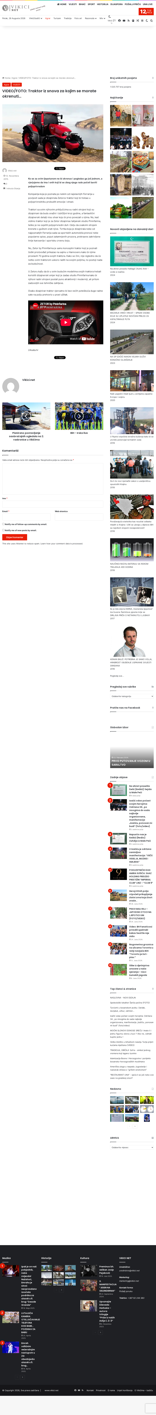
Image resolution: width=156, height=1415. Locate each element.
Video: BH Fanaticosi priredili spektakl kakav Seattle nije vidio (140, 931)
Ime (4, 498)
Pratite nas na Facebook (125, 707)
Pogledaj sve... (117, 676)
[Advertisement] (78, 50)
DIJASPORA (116, 4)
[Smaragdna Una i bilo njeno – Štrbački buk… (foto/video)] (132, 1100)
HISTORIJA (102, 4)
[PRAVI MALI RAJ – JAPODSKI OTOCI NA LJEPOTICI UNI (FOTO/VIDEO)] (118, 913)
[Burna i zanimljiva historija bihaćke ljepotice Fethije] (70, 1282)
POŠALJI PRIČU (133, 4)
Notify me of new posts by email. (21, 530)
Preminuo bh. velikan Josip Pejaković (106, 1270)
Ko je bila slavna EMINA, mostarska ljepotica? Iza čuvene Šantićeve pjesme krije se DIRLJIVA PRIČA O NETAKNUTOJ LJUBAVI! (131, 612)
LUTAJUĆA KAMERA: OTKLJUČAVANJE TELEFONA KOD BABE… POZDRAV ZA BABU (30, 1323)
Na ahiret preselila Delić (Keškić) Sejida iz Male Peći (140, 789)
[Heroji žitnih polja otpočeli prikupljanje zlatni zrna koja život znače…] (118, 895)
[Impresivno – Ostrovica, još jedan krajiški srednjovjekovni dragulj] (58, 1268)
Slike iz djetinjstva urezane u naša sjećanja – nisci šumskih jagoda (139, 970)
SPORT (91, 4)
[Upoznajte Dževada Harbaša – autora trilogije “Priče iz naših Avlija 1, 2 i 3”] (88, 1305)
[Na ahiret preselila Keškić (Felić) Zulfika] (117, 1118)
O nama (111, 1390)
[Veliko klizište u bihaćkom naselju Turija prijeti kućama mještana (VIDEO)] (121, 162)
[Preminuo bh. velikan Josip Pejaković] (88, 1270)
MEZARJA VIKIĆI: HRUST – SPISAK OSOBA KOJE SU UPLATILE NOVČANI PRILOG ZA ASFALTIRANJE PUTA (130, 316)
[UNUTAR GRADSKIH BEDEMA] (46, 1268)
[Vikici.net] (23, 8)
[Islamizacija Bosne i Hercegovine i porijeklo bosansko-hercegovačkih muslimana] (121, 185)
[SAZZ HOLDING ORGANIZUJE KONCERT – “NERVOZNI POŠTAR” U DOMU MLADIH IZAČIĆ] (147, 1118)
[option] (132, 751)
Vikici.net (12, 170)
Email (5, 511)
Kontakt (90, 1390)
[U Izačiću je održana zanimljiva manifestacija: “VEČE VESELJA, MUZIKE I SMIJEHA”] (118, 853)
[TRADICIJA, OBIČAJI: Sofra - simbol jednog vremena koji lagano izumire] (143, 162)
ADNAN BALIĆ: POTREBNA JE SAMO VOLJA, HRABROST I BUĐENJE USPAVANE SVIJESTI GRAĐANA (131, 662)
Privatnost (101, 1390)
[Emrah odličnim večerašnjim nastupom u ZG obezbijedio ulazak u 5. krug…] (10, 1347)
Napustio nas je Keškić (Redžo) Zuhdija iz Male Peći (140, 837)
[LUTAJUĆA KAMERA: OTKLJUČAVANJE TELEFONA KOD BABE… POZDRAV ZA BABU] (10, 1317)
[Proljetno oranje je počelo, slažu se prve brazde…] (132, 1118)
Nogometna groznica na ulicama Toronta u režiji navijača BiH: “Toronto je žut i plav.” (141, 951)
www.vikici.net (51, 1390)
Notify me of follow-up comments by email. (26, 524)
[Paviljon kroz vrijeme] (46, 1282)
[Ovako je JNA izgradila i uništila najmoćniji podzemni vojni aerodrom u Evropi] (70, 1275)
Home (7, 78)
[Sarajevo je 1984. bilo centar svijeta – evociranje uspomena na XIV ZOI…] (58, 1282)
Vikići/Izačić (34, 18)
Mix (101, 18)
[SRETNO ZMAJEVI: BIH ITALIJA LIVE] (132, 1109)
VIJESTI (73, 4)
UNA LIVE (148, 4)
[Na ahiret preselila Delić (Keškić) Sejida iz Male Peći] (118, 790)
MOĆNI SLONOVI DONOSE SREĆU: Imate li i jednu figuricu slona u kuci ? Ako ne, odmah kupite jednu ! (131, 1033)
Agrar (47, 18)
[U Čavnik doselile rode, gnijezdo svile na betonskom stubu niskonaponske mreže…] (117, 1100)
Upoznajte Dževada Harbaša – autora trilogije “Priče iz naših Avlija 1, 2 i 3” (107, 1311)
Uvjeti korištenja (124, 1390)
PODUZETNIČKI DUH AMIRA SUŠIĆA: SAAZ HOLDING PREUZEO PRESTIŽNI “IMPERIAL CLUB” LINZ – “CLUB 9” (141, 876)
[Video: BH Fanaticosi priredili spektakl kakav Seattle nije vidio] (118, 931)
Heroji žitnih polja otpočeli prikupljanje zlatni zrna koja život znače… (140, 896)
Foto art (78, 18)
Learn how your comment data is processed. (62, 543)
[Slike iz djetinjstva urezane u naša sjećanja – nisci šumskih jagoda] (118, 969)
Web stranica (61, 511)
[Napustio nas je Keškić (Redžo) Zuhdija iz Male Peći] (118, 838)
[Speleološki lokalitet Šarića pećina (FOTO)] (121, 116)
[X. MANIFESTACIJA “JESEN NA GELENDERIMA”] (88, 1285)
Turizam (57, 18)
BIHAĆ (82, 4)
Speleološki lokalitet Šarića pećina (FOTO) (130, 1002)
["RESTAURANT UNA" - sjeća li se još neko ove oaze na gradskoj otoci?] (121, 208)
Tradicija (67, 18)
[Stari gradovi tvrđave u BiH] (70, 1268)
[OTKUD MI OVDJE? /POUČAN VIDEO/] (46, 1275)
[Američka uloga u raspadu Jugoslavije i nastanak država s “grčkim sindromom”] (143, 185)
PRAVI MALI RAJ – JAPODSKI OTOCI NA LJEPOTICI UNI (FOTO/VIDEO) (140, 913)
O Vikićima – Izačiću (144, 1390)
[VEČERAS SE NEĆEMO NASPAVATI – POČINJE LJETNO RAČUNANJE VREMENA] (147, 1109)
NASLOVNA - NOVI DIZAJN (123, 997)
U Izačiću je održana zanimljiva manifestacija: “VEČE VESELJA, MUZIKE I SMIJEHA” (140, 855)
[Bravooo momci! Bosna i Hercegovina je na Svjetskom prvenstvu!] (117, 1109)
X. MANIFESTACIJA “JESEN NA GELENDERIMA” (108, 1286)
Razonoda (89, 18)
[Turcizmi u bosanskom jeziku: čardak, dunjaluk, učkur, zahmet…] (143, 116)
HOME (63, 4)
